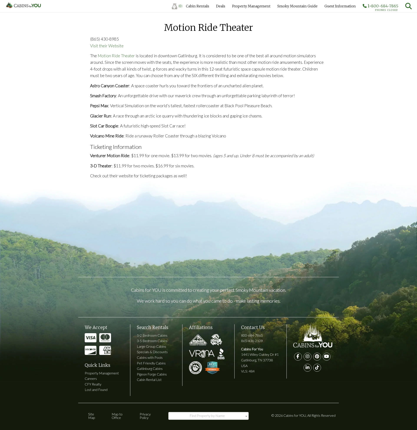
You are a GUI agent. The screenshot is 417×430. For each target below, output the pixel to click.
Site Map (91, 416)
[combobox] (208, 416)
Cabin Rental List (149, 379)
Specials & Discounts (152, 352)
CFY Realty (93, 384)
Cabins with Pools (150, 357)
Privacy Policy (145, 416)
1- (382, 6)
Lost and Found (96, 389)
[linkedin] (307, 368)
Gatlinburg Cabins (150, 368)
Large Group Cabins (151, 346)
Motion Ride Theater (116, 55)
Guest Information (340, 6)
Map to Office (117, 416)
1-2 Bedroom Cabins (152, 335)
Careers (91, 378)
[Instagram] (307, 357)
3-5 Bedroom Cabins (152, 341)
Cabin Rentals (197, 6)
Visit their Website (107, 45)
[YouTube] (327, 357)
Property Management (251, 6)
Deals (220, 6)
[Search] (408, 6)
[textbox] (208, 416)
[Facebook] (298, 357)
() (180, 6)
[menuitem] (177, 6)
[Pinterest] (317, 357)
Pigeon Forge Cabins (152, 374)
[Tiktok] (317, 368)
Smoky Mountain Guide (297, 6)
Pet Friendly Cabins (151, 363)
